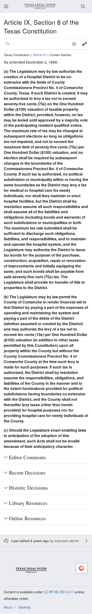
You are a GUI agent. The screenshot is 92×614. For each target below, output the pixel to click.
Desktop (24, 607)
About (8, 607)
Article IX (39, 55)
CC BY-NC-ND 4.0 (57, 591)
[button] (6, 6)
